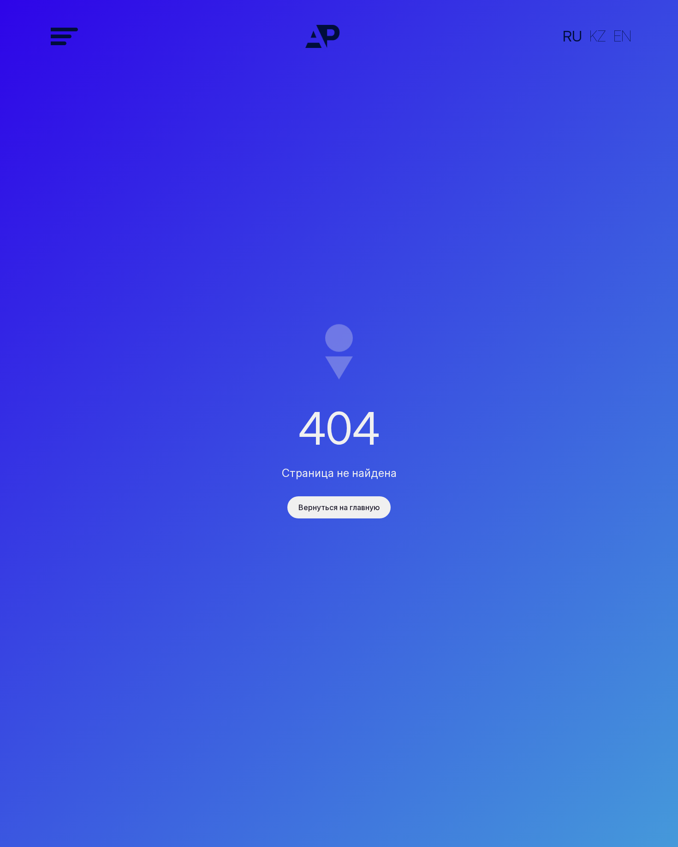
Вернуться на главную (339, 507)
